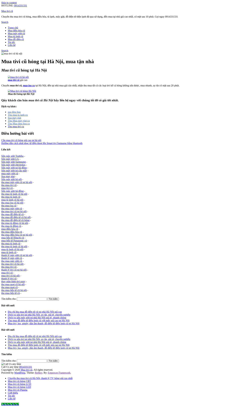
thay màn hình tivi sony (13, 281)
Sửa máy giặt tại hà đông (14, 167)
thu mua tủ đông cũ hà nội (14, 223)
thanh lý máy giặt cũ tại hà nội (16, 255)
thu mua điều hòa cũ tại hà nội (16, 234)
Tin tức (11, 42)
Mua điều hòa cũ (16, 30)
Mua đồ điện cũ (16, 39)
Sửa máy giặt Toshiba (12, 156)
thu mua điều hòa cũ (11, 231)
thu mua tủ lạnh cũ (10, 196)
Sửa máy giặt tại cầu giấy (14, 170)
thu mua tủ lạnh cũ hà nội (14, 194)
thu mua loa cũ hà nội (12, 202)
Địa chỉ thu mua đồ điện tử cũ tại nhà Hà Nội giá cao (35, 311)
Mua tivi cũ (7, 11)
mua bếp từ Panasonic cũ (14, 240)
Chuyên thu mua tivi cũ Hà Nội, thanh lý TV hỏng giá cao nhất (40, 378)
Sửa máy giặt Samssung (13, 161)
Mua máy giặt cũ (16, 33)
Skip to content (9, 2)
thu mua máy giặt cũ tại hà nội (16, 182)
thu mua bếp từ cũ (10, 293)
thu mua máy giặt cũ (11, 208)
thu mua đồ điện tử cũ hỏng (15, 220)
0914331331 (20, 5)
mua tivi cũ (7, 188)
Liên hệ (12, 45)
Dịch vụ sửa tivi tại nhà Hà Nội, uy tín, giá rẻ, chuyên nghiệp (39, 314)
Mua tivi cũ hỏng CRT (19, 381)
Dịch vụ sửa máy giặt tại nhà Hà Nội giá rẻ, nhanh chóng (37, 317)
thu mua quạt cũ (9, 287)
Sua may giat (8, 176)
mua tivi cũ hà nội (10, 275)
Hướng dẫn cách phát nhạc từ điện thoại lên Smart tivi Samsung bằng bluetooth (41, 143)
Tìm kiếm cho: (8, 298)
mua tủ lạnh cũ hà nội (12, 199)
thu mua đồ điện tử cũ (12, 214)
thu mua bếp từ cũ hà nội (14, 290)
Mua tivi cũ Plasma (17, 390)
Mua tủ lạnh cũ (15, 36)
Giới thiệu (13, 392)
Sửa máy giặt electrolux (13, 164)
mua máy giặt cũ (9, 173)
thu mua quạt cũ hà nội (13, 284)
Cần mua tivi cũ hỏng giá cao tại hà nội (21, 140)
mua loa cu (29, 85)
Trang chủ (13, 27)
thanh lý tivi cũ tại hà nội (14, 269)
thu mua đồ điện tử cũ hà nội (16, 217)
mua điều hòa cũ (9, 229)
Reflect (38, 372)
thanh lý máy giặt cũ (11, 258)
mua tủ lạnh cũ (8, 252)
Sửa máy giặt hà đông (12, 191)
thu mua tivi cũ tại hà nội (14, 211)
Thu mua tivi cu (16, 126)
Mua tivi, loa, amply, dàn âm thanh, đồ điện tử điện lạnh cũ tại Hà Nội (43, 323)
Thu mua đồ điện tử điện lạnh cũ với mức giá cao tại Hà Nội (38, 320)
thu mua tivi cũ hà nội (12, 264)
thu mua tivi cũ (9, 185)
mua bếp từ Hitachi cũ (12, 237)
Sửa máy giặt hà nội (11, 179)
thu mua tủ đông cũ (11, 226)
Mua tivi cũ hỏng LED (19, 387)
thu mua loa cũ (8, 205)
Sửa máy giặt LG (10, 159)
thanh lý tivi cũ (9, 278)
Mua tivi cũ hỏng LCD (19, 384)
